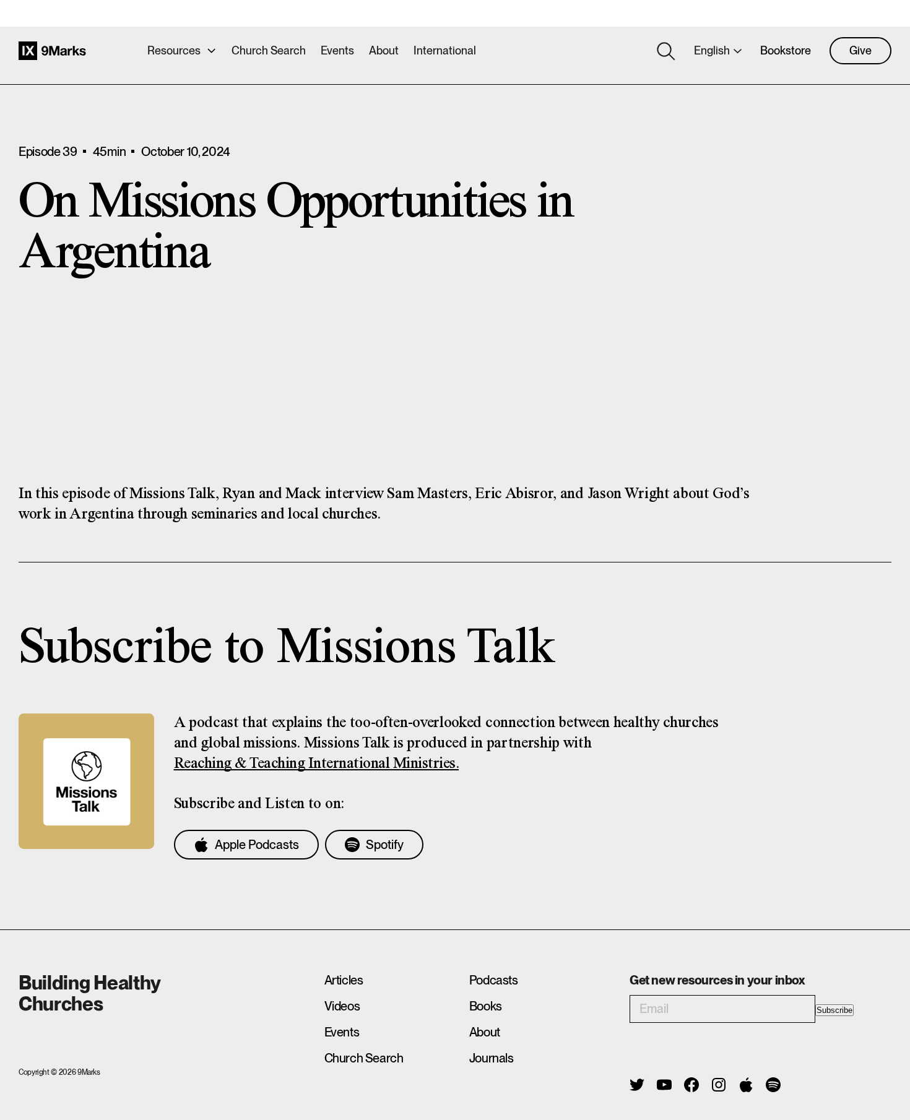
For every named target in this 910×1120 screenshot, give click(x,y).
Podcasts (493, 980)
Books (485, 1006)
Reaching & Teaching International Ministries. (316, 764)
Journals (491, 1058)
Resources (174, 50)
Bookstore (785, 50)
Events (337, 50)
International (445, 50)
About (384, 50)
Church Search (269, 50)
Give (860, 50)
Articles (343, 980)
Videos (342, 1006)
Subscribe (834, 1010)
